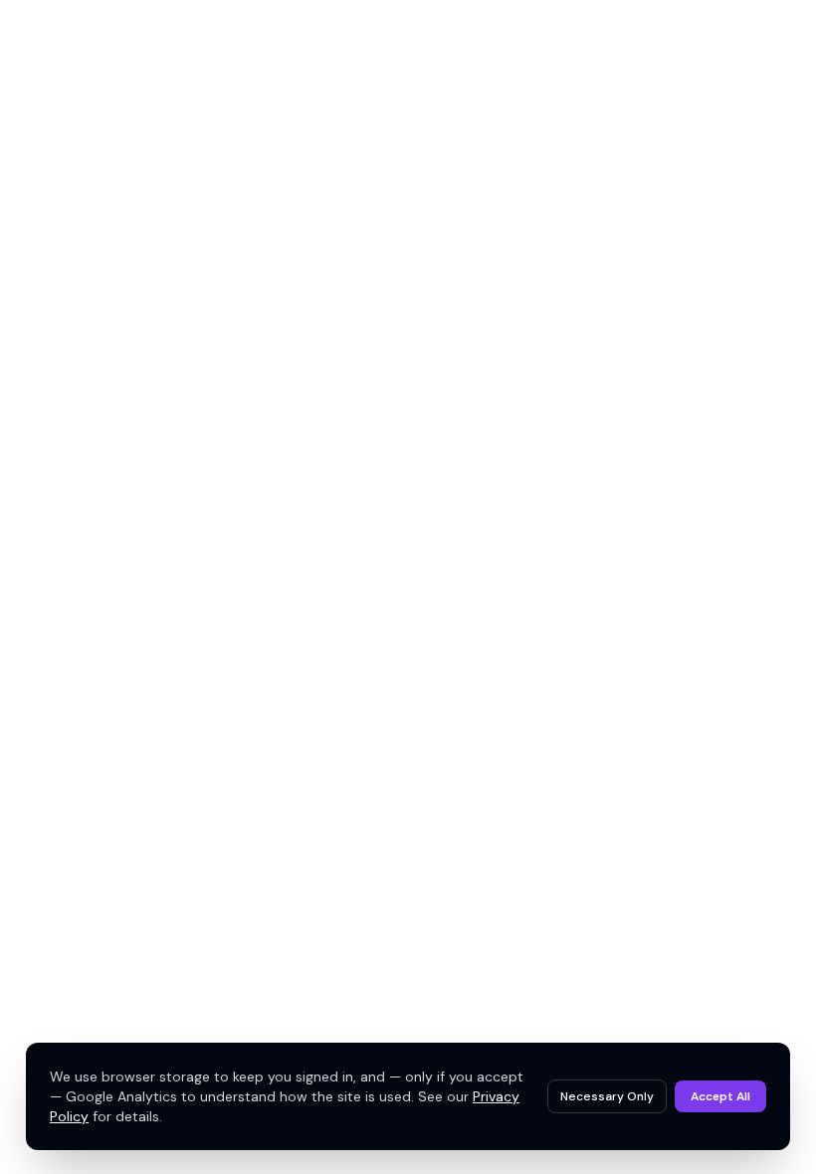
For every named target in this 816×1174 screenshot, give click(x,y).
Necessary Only (607, 1096)
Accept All (720, 1096)
